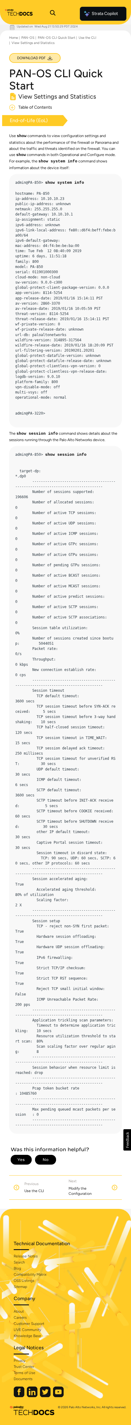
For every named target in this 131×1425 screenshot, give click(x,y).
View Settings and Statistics (33, 43)
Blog (17, 1268)
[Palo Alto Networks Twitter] (45, 1395)
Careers (20, 1317)
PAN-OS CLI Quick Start (56, 38)
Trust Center (24, 1367)
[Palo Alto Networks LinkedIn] (32, 1395)
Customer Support (29, 1324)
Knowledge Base (27, 1336)
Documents (23, 1379)
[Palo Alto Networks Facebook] (19, 1395)
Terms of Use (24, 1373)
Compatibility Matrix (30, 1274)
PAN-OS (27, 38)
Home (13, 38)
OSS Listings (24, 1280)
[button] (127, 1140)
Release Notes (26, 1256)
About (19, 1311)
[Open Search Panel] (52, 13)
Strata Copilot (105, 13)
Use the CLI (87, 38)
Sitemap (20, 1287)
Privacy (19, 1360)
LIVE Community (27, 1330)
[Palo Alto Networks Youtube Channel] (58, 1395)
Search (19, 1262)
